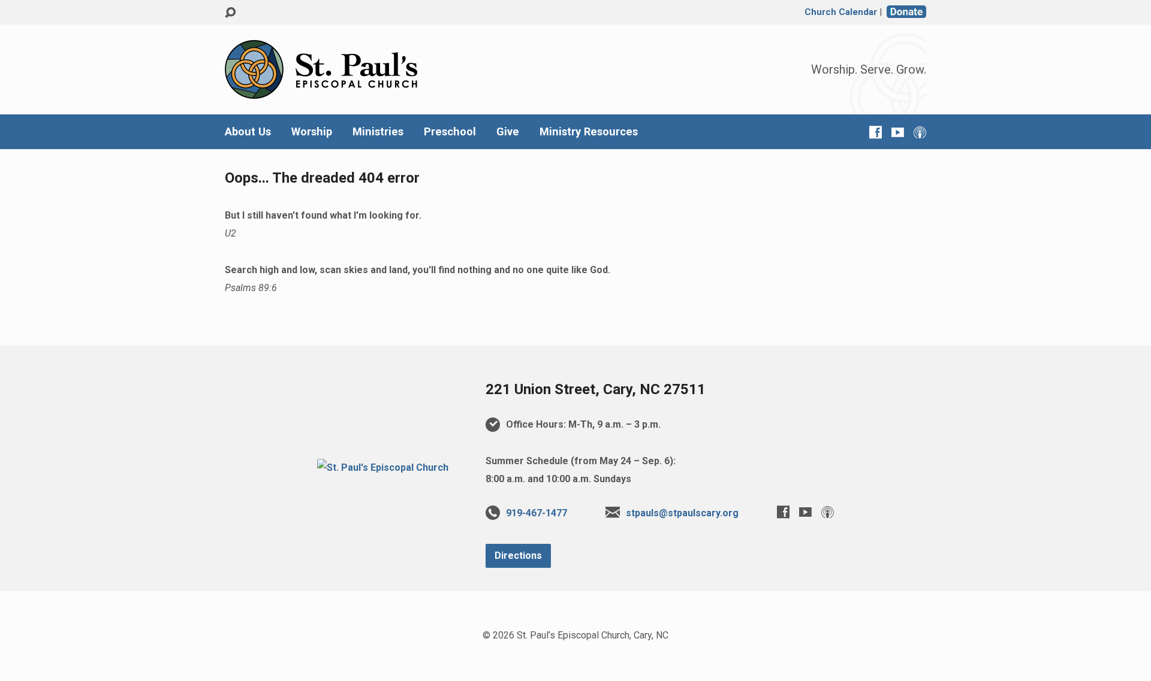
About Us (248, 131)
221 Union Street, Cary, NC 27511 (596, 389)
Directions (518, 555)
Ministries (377, 131)
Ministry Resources (589, 131)
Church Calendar (841, 12)
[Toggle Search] (230, 13)
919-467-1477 (536, 513)
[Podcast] (920, 132)
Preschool (450, 131)
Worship (311, 131)
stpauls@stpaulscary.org (682, 513)
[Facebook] (875, 132)
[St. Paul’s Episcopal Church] (382, 467)
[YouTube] (897, 132)
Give (507, 131)
